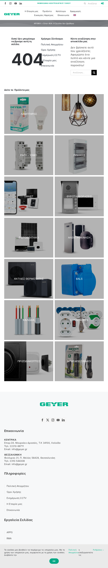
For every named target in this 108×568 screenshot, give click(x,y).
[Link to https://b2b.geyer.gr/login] (102, 3)
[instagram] (10, 3)
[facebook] (5, 3)
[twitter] (48, 420)
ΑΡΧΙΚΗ (37, 23)
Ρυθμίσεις (98, 550)
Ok (54, 561)
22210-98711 (17, 446)
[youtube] (15, 3)
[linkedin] (21, 3)
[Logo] (12, 14)
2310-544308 (17, 460)
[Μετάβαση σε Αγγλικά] (74, 15)
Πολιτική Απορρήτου (73, 551)
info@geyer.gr (19, 449)
